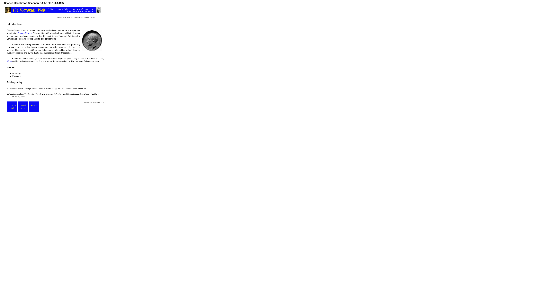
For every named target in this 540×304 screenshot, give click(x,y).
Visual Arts (77, 17)
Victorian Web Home (63, 17)
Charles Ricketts (25, 33)
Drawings (16, 73)
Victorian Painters (89, 17)
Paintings (16, 76)
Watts (9, 61)
